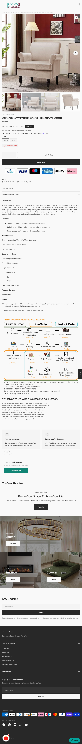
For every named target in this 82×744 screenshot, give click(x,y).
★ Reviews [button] (80, 373)
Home (3, 12)
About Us (41, 507)
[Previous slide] (4, 452)
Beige (6, 140)
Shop (9, 12)
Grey (14, 140)
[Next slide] (9, 452)
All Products (15, 12)
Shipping (13, 130)
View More (13, 543)
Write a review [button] (16, 470)
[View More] (41, 534)
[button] (3, 5)
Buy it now (41, 162)
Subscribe (41, 696)
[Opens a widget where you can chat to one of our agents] (74, 740)
